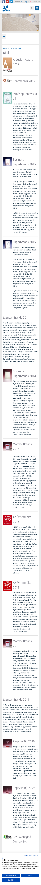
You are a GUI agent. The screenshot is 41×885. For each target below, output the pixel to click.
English (35, 2)
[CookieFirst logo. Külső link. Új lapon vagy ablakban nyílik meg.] (2, 858)
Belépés (18, 2)
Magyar (26, 2)
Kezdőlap (6, 48)
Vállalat (13, 48)
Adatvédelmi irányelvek (31, 856)
